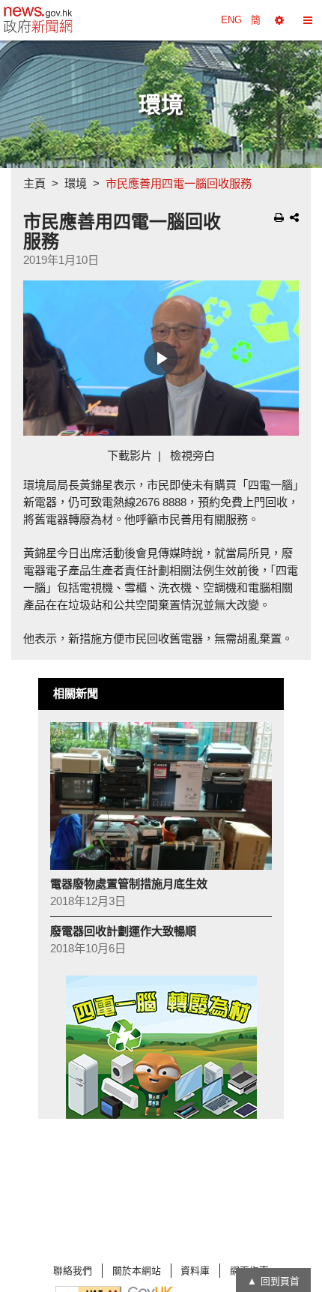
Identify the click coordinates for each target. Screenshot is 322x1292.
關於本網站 (136, 1270)
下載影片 (129, 455)
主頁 (34, 183)
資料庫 (195, 1270)
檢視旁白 (192, 455)
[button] (279, 20)
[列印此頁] (279, 217)
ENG (231, 19)
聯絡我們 (72, 1270)
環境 (75, 183)
